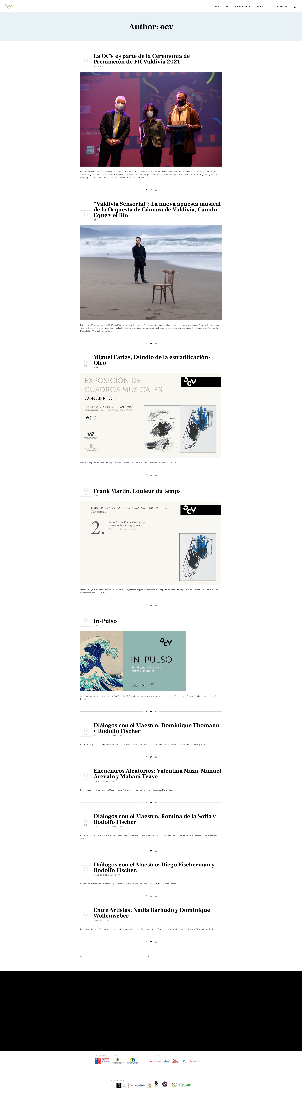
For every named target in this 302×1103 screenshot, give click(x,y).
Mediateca (99, 367)
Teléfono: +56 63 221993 (166, 1012)
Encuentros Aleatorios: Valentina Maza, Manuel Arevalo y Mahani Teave (157, 773)
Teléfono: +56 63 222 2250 (131, 1017)
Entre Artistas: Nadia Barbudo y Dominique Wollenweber (152, 913)
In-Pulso (105, 621)
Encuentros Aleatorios (107, 781)
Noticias (98, 66)
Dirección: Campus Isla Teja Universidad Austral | (169, 1001)
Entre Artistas (101, 920)
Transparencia (88, 1008)
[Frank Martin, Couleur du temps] (150, 543)
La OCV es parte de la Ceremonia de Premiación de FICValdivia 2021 (142, 58)
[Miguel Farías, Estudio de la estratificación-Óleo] (150, 415)
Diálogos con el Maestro (108, 736)
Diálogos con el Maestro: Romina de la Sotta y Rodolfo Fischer (155, 819)
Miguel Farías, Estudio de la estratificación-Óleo (152, 360)
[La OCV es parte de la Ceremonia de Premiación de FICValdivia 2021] (151, 119)
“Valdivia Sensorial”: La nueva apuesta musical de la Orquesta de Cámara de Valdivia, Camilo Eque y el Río (157, 209)
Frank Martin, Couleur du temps (137, 491)
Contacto (85, 1012)
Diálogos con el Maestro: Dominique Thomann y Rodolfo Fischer (156, 728)
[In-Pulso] (133, 661)
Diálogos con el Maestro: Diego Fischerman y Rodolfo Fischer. (154, 867)
